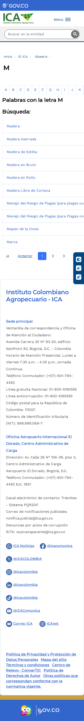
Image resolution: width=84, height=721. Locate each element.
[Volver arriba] (75, 691)
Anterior (25, 256)
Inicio (8, 56)
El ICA (23, 56)
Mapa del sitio (54, 660)
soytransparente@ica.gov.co (40, 532)
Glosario (41, 56)
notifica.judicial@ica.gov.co (29, 518)
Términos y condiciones (27, 665)
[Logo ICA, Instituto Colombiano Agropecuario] (18, 18)
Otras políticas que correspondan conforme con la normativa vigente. (42, 681)
